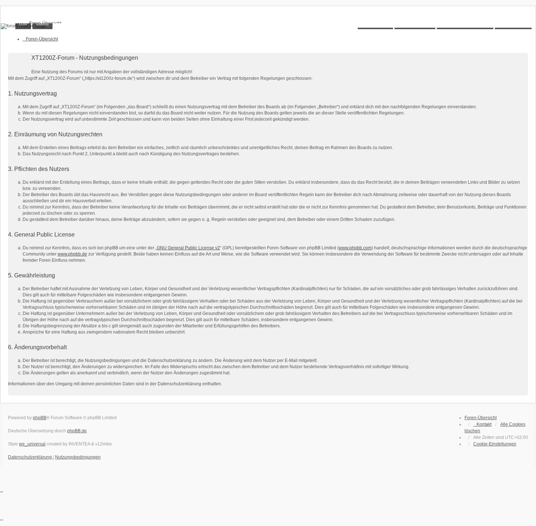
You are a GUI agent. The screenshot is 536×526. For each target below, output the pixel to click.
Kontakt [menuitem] (484, 424)
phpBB (39, 417)
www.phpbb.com (355, 247)
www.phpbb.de (72, 254)
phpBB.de (77, 430)
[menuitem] (494, 444)
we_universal (32, 444)
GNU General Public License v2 (188, 247)
